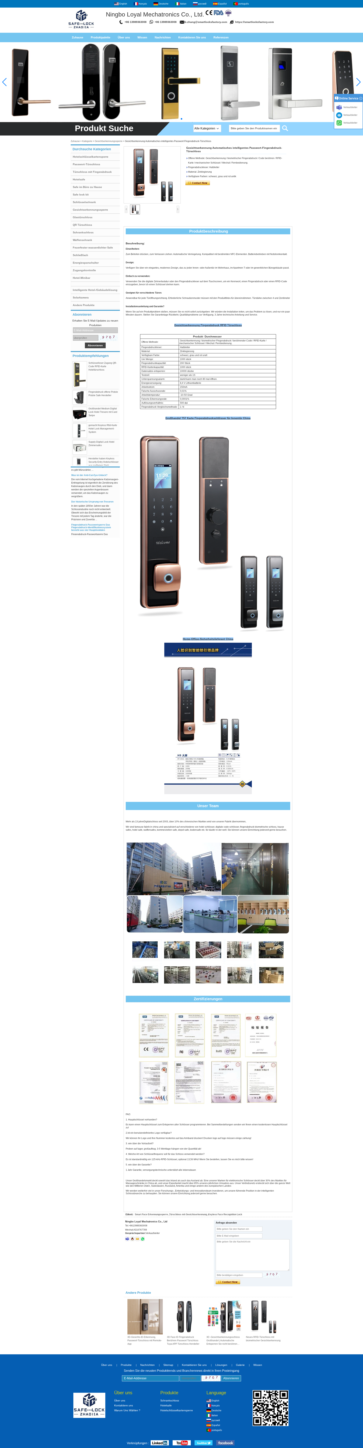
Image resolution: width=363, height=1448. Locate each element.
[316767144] (132, 1239)
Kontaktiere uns (123, 1405)
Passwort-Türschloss (86, 164)
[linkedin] (160, 1443)
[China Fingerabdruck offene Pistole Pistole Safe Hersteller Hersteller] (80, 397)
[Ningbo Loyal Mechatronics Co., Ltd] (81, 29)
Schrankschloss (83, 232)
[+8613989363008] (142, 1239)
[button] (181, 119)
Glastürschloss (82, 217)
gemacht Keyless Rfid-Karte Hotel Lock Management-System (102, 428)
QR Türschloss (82, 224)
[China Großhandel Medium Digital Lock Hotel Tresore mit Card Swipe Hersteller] (80, 414)
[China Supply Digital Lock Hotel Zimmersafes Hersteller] (80, 447)
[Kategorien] (181, 82)
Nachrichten (163, 37)
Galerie (240, 1364)
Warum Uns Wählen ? (127, 1410)
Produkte (126, 1364)
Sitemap (168, 1364)
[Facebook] (225, 1443)
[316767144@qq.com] (127, 1239)
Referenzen (221, 37)
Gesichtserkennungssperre (109, 141)
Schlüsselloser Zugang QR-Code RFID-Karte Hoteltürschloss (102, 366)
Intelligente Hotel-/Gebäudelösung (95, 289)
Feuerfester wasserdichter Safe (93, 247)
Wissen (142, 37)
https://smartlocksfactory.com (254, 21)
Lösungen (221, 1364)
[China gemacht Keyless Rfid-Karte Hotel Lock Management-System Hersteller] (80, 431)
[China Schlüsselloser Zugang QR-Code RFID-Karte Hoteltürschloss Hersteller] (80, 374)
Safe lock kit (81, 194)
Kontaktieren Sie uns (192, 37)
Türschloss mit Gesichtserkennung (188, 1214)
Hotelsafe (79, 179)
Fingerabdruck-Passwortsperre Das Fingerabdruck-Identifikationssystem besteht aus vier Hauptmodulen (91, 514)
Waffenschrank (82, 239)
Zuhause (77, 37)
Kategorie (87, 141)
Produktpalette (100, 37)
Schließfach (80, 255)
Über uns (124, 37)
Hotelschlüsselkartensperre (90, 156)
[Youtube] (182, 1443)
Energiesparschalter (86, 262)
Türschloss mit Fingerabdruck (92, 171)
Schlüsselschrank (84, 202)
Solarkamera (81, 297)
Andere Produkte (84, 305)
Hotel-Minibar (81, 277)
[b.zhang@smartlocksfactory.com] (137, 1239)
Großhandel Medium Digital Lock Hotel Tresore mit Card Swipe (102, 412)
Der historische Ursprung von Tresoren (92, 488)
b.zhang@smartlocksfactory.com (206, 21)
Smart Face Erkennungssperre (151, 1214)
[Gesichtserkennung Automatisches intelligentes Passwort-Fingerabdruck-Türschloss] (152, 174)
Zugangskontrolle (84, 270)
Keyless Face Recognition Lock (225, 1214)
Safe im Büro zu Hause (87, 186)
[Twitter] (204, 1443)
